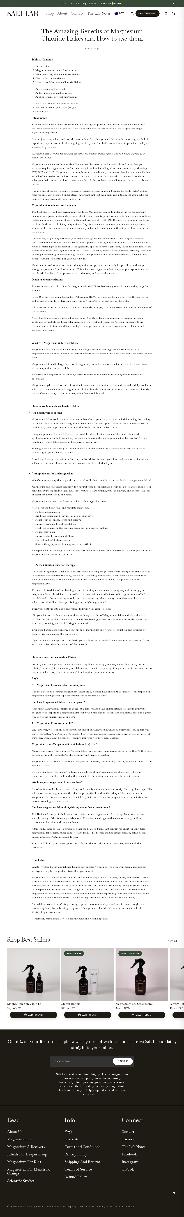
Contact (128, 1131)
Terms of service (86, 1206)
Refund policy (54, 1206)
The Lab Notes (133, 1146)
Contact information (124, 1206)
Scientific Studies (20, 1180)
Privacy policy (69, 1206)
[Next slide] (173, 984)
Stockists (72, 1139)
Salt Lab (18, 1206)
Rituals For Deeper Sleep (27, 1154)
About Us (14, 1131)
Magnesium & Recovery (26, 1146)
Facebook (129, 1154)
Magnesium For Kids (24, 1161)
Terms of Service (78, 1169)
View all (172, 940)
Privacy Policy (76, 1154)
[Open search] (132, 13)
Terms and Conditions (82, 1146)
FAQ (68, 1131)
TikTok (128, 1169)
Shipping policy (104, 1206)
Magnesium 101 (19, 1139)
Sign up (123, 1061)
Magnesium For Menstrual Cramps (28, 1171)
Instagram (130, 1161)
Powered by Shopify (33, 1206)
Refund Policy (76, 1176)
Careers (128, 1139)
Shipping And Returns (82, 1161)
